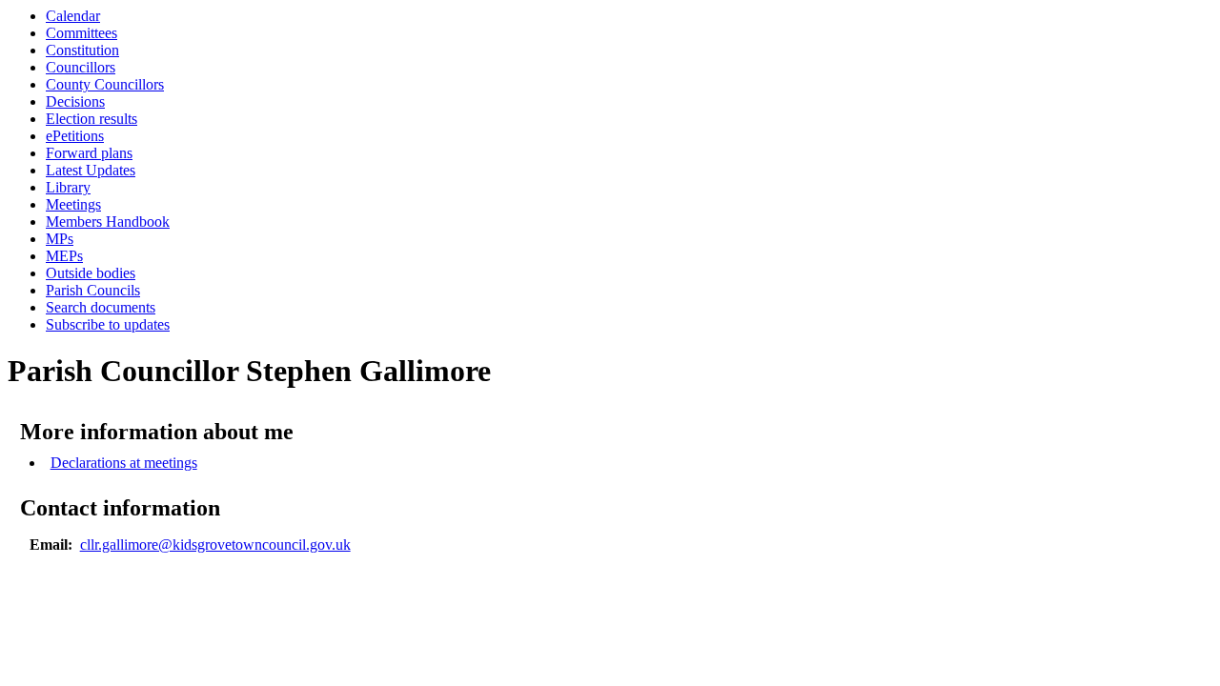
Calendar (73, 16)
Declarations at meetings (124, 462)
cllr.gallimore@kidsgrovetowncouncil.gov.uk (215, 544)
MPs (59, 239)
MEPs (64, 256)
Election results (91, 119)
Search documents (100, 307)
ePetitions (75, 136)
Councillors (80, 67)
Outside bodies (90, 273)
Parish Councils (93, 290)
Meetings (73, 204)
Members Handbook (108, 221)
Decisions (75, 101)
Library (68, 187)
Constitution (82, 50)
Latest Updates (90, 170)
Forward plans (89, 153)
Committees (81, 33)
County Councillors (105, 84)
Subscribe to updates (108, 324)
